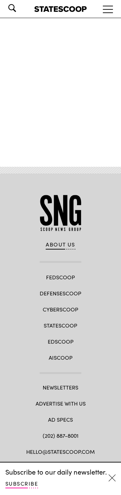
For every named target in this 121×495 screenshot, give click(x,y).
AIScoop (61, 357)
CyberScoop (60, 309)
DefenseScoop (60, 293)
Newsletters (60, 387)
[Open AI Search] (21, 8)
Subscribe (21, 483)
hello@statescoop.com (60, 451)
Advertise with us (61, 403)
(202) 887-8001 (61, 435)
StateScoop (60, 325)
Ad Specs (60, 419)
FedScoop (60, 277)
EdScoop (61, 341)
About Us (60, 244)
